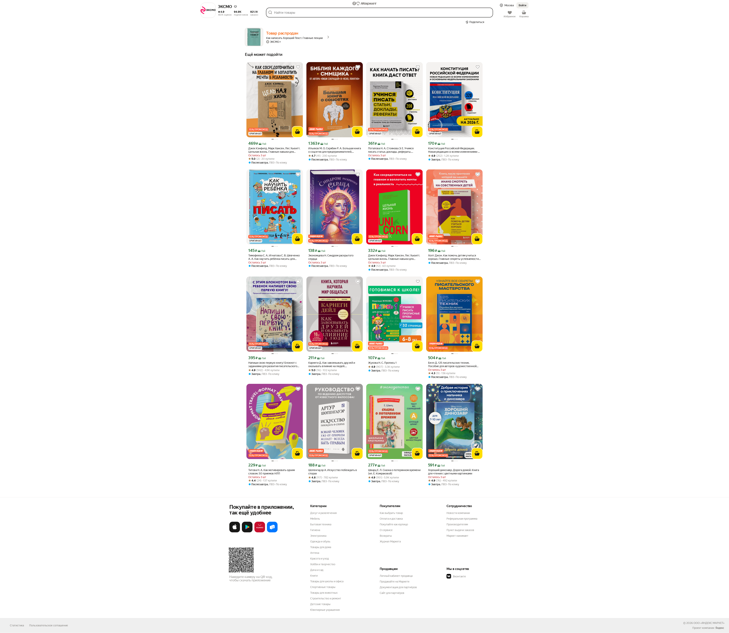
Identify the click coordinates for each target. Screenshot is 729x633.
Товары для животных (324, 592)
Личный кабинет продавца (396, 575)
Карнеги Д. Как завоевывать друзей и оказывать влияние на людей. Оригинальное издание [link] (331, 364)
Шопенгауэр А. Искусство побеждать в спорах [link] (332, 472)
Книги (314, 575)
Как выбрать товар (391, 512)
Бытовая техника (320, 524)
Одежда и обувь (320, 541)
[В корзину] (297, 132)
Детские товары (320, 604)
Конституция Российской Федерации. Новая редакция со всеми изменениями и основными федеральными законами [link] (453, 150)
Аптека (314, 552)
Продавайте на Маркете (394, 581)
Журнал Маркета (390, 541)
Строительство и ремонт (325, 598)
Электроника (318, 535)
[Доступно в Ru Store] (272, 531)
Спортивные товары (322, 587)
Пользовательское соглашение (48, 625)
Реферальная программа (462, 518)
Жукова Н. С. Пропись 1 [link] (382, 362)
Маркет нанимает (457, 535)
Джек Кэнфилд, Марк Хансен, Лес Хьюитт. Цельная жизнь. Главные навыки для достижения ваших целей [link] (274, 150)
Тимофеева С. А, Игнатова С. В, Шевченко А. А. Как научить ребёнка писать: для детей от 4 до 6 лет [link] (274, 257)
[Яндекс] (719, 627)
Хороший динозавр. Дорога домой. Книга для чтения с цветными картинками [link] (453, 472)
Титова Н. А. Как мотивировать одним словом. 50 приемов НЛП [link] (271, 472)
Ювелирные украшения (325, 609)
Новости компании (458, 512)
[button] (235, 6)
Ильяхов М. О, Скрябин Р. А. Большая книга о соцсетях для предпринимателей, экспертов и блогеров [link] (334, 150)
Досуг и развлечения (323, 512)
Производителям (457, 524)
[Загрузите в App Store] (234, 531)
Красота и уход (319, 558)
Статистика (17, 625)
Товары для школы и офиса (326, 581)
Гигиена (315, 530)
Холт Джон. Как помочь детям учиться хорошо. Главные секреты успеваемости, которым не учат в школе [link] (453, 257)
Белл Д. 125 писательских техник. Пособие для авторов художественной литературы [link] (452, 364)
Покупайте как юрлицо (394, 524)
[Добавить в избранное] (298, 67)
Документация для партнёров (398, 587)
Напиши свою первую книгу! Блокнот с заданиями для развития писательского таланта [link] (272, 364)
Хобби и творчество (322, 564)
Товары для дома (320, 547)
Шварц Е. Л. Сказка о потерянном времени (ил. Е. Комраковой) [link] (394, 472)
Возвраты (386, 535)
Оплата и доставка (391, 518)
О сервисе (386, 530)
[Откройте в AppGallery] (259, 531)
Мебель (315, 518)
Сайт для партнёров (392, 592)
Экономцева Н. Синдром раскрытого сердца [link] (330, 257)
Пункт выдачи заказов (460, 530)
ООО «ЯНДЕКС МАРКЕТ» (708, 622)
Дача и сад (316, 569)
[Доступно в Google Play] (247, 531)
